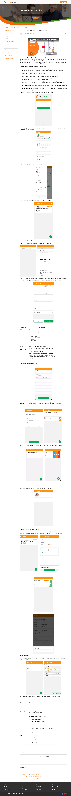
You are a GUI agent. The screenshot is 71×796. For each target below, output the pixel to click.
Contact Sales (7, 789)
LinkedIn (23, 752)
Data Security (38, 789)
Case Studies (38, 786)
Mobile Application (15, 27)
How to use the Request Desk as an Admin (29, 769)
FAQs (6, 44)
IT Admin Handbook (9, 41)
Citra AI (6, 38)
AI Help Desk (7, 36)
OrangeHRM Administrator (28, 33)
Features (5, 786)
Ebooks (37, 787)
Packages (22, 787)
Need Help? (63, 2)
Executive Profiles (23, 789)
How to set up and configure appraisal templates (30, 776)
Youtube (53, 789)
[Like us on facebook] (62, 794)
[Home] (10, 2)
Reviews (5, 787)
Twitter (22, 752)
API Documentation (9, 55)
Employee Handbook (9, 33)
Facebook (20, 752)
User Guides (7, 47)
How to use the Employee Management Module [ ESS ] (32, 778)
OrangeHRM (6, 27)
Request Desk (24, 27)
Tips (6, 49)
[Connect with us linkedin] (66, 794)
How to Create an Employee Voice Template (29, 774)
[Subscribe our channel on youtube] (64, 794)
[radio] (40, 759)
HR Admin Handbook (9, 30)
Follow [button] (65, 33)
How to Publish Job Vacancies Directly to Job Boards (31, 772)
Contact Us (53, 787)
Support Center (54, 786)
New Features (8, 52)
